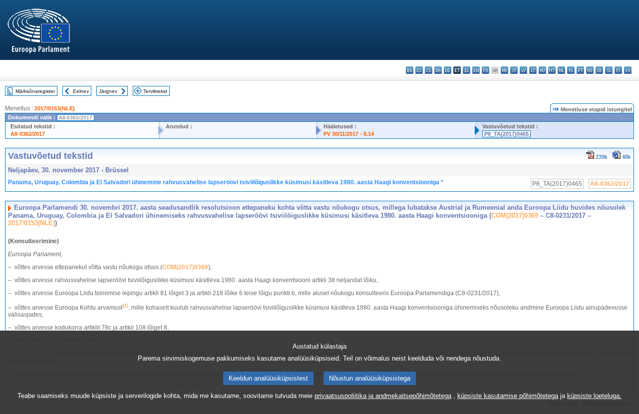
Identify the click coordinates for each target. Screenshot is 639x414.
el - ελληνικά (466, 70)
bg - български (409, 70)
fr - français (485, 70)
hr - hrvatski (504, 70)
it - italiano (514, 70)
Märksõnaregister (35, 91)
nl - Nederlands (561, 70)
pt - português (580, 70)
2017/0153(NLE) (54, 108)
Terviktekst (155, 91)
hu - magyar (542, 70)
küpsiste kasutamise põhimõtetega (507, 396)
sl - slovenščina (609, 70)
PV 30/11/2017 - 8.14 (348, 134)
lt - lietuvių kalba (533, 70)
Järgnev (108, 91)
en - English (476, 70)
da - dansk (438, 70)
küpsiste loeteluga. (594, 396)
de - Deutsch (447, 70)
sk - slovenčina (599, 70)
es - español (419, 70)
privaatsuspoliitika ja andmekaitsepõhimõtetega (383, 396)
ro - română (590, 70)
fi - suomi (618, 70)
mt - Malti (552, 70)
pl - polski (571, 70)
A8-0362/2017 (27, 134)
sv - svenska (628, 70)
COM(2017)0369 (514, 215)
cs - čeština (428, 70)
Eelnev (81, 91)
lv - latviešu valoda (523, 70)
